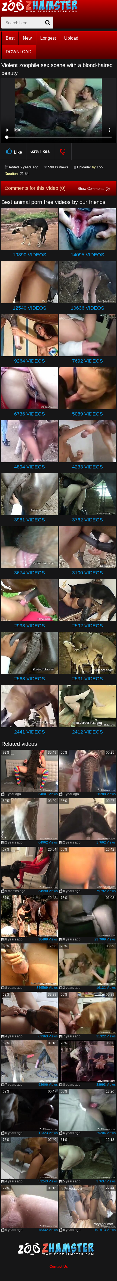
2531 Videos (87, 678)
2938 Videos (29, 625)
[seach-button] (47, 23)
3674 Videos (29, 572)
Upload (71, 38)
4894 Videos (29, 467)
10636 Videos (87, 308)
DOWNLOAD (19, 51)
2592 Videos (87, 625)
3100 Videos (87, 572)
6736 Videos (29, 414)
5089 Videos (87, 414)
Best (10, 38)
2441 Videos (29, 732)
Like (18, 152)
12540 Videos (29, 308)
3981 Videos (29, 520)
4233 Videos (87, 467)
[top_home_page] (42, 6)
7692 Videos (87, 361)
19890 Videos (29, 254)
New (27, 38)
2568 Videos (29, 678)
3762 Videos (87, 520)
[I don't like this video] (63, 151)
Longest (48, 38)
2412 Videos (87, 732)
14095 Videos (87, 254)
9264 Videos (29, 361)
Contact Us (59, 1266)
